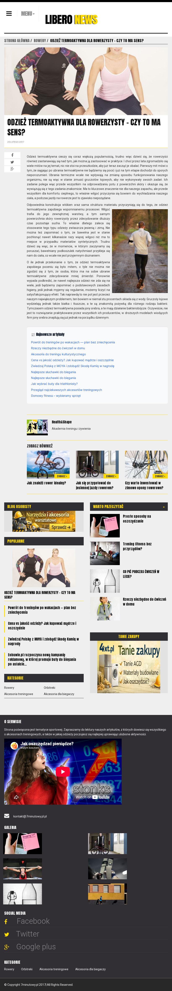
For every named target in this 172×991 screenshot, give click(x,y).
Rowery (9, 687)
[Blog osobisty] (43, 521)
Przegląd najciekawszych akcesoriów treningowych (66, 390)
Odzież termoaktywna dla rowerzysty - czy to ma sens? (39, 595)
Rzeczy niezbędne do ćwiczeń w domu (58, 348)
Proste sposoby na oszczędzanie (137, 519)
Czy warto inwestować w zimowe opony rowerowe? (144, 485)
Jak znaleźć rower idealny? (46, 482)
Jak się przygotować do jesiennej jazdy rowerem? (94, 485)
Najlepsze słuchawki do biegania (53, 372)
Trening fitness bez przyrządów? (137, 546)
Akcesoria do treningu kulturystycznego (58, 354)
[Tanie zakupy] (128, 666)
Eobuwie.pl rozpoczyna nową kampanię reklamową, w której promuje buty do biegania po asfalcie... (42, 659)
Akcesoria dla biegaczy (59, 694)
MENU (26, 13)
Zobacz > (62, 476)
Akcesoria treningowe (18, 694)
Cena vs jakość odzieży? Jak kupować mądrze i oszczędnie (72, 360)
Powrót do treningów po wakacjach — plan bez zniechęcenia (73, 342)
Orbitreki (49, 687)
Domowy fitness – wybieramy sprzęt (56, 395)
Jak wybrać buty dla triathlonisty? (54, 383)
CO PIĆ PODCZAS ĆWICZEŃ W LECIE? (141, 574)
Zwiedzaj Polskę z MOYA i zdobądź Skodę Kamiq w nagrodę (72, 366)
